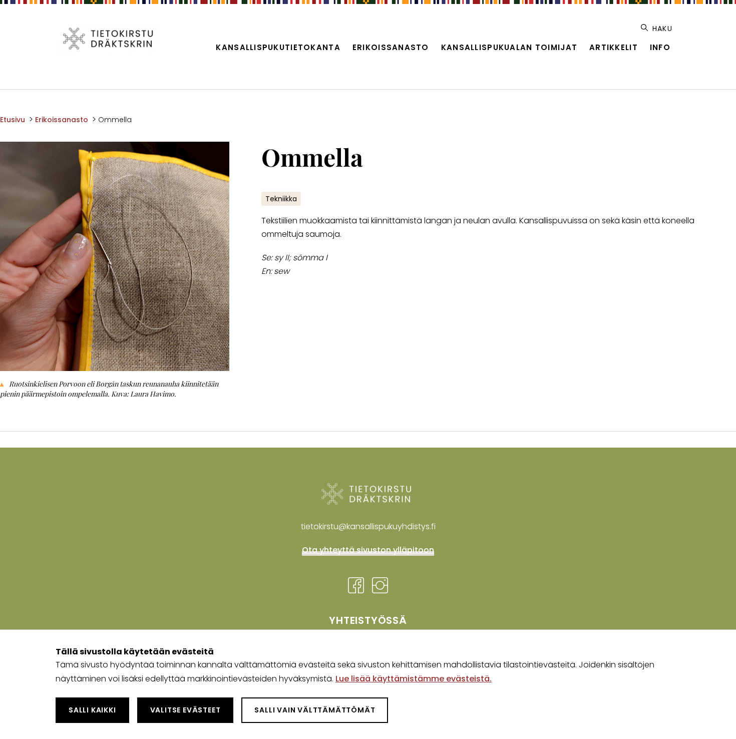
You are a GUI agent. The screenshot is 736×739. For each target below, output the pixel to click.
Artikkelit (613, 47)
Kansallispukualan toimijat (509, 47)
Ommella (115, 120)
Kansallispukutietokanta (278, 47)
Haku (661, 29)
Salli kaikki (92, 710)
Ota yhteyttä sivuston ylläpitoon (368, 550)
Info (660, 47)
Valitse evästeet (185, 710)
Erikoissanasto (390, 47)
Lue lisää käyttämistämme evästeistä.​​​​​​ (413, 678)
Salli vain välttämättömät (314, 710)
